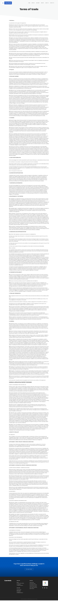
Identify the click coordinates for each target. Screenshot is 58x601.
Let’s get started (29, 569)
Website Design (32, 582)
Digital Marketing (32, 588)
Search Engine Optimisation (33, 587)
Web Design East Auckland (33, 584)
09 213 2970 (18, 591)
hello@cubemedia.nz (20, 585)
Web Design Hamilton (32, 583)
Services (33, 2)
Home (29, 2)
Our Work (37, 2)
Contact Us (52, 2)
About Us (46, 2)
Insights (42, 2)
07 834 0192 (18, 584)
